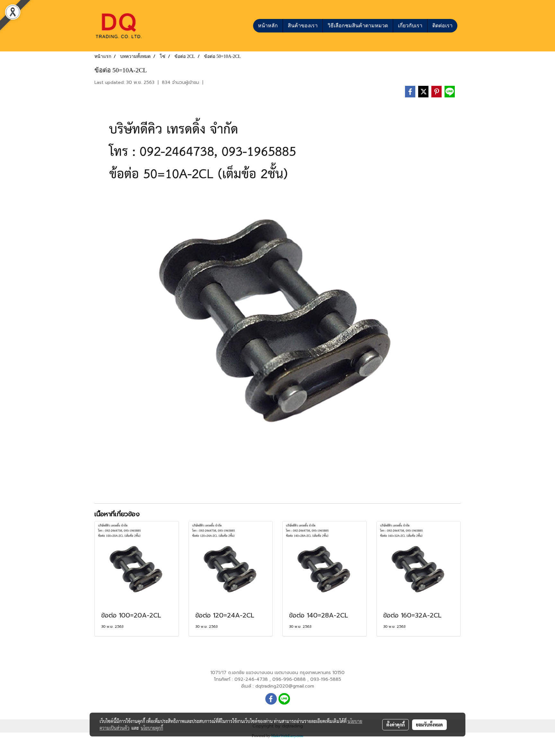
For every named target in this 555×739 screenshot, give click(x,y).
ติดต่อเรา (442, 25)
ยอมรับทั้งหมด (429, 724)
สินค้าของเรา (303, 25)
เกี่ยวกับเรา (410, 25)
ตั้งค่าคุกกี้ (395, 724)
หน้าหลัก (268, 25)
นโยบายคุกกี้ (152, 728)
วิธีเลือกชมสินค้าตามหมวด (358, 25)
